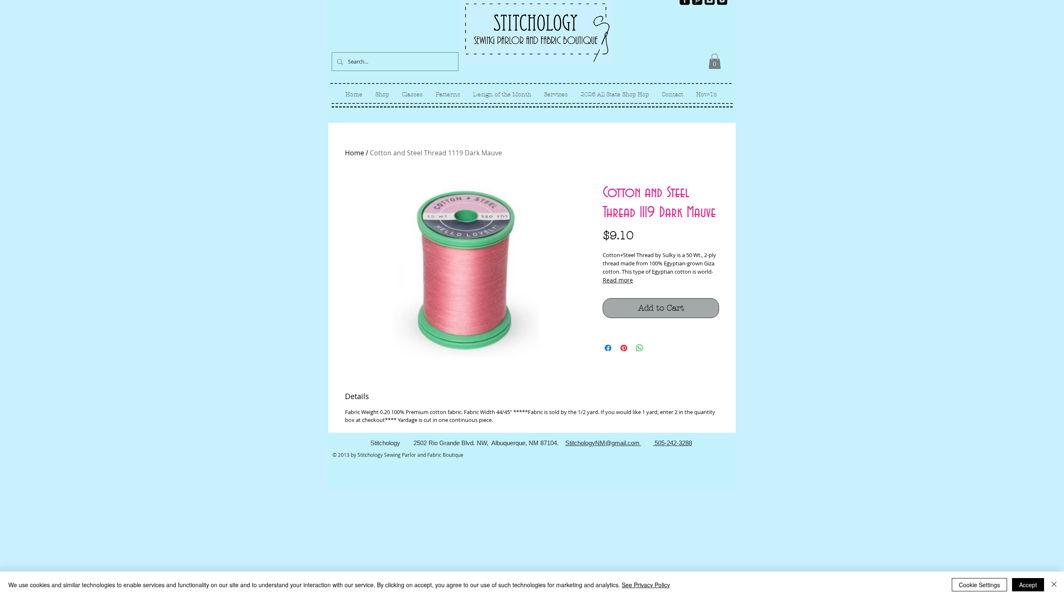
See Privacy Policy (646, 585)
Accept (1028, 585)
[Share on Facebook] (608, 348)
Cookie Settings (979, 585)
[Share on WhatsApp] (640, 348)
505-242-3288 (672, 442)
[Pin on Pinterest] (624, 348)
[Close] (1054, 584)
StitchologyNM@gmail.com (603, 442)
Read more (618, 280)
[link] (714, 61)
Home (354, 152)
